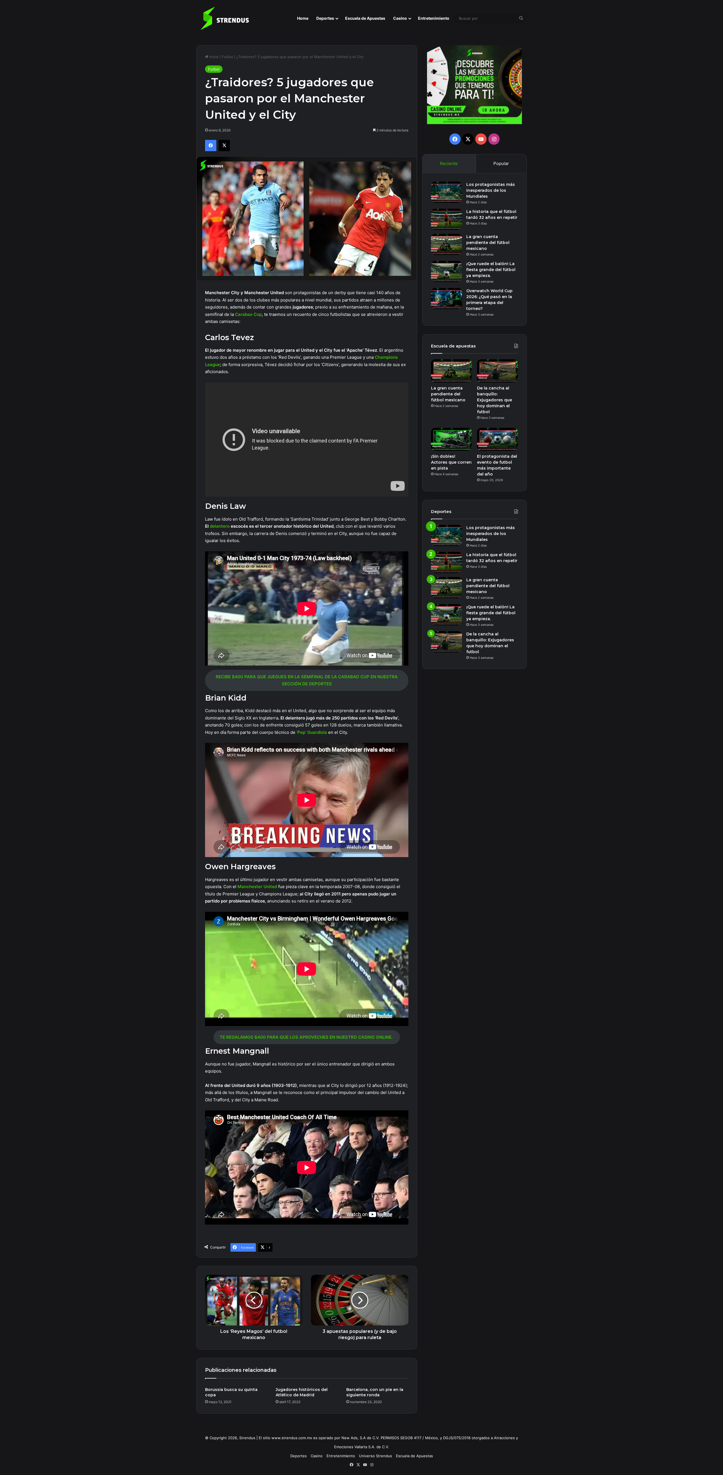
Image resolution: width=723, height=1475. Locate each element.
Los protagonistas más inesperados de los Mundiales (490, 190)
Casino (400, 18)
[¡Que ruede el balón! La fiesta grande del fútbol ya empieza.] (446, 271)
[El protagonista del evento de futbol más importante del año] (497, 439)
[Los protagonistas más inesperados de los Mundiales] (446, 192)
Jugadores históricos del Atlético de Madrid (302, 1392)
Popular (501, 163)
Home (302, 18)
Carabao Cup (248, 314)
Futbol (227, 56)
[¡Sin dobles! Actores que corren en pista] (451, 439)
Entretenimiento (433, 18)
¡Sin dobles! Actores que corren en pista (451, 462)
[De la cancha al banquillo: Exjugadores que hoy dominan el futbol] (497, 370)
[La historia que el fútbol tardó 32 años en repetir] (446, 219)
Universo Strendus (375, 1456)
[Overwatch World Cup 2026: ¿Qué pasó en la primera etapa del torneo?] (446, 298)
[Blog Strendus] (224, 18)
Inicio (213, 56)
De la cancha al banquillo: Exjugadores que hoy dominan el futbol (494, 400)
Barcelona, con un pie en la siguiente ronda (374, 1392)
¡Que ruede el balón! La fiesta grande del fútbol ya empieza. (490, 269)
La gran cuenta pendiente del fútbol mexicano (487, 242)
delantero (220, 526)
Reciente (449, 163)
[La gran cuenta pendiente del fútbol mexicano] (446, 244)
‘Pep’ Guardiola (312, 732)
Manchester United (257, 886)
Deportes (325, 18)
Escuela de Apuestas (365, 18)
